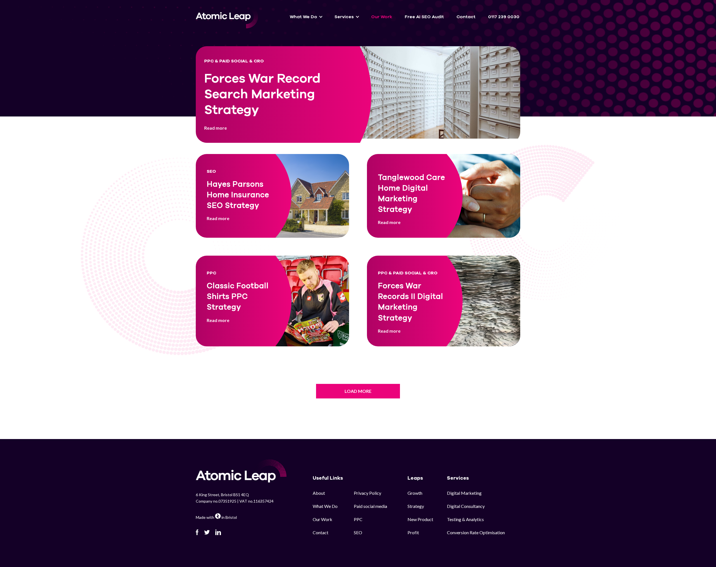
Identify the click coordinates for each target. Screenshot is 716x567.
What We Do (325, 506)
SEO (358, 532)
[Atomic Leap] (227, 16)
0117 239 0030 (503, 17)
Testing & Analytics (465, 519)
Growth (415, 493)
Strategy (416, 506)
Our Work (381, 17)
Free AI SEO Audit (424, 17)
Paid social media (370, 506)
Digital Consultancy (466, 506)
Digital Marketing (464, 493)
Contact (465, 17)
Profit (413, 532)
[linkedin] (218, 532)
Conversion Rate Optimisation (476, 532)
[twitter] (207, 532)
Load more (358, 391)
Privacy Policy (367, 493)
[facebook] (197, 532)
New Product (420, 519)
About (319, 493)
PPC (358, 519)
